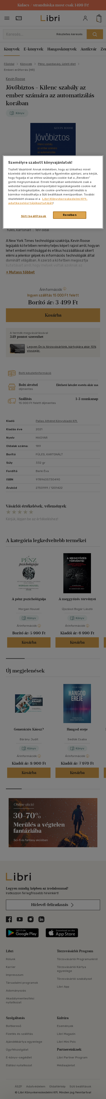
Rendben (70, 215)
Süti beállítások (33, 216)
